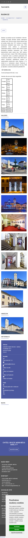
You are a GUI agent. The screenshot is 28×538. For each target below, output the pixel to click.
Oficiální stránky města (9, 464)
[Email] (10, 2)
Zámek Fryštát (6, 466)
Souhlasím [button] (17, 526)
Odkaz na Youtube (7, 378)
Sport (3, 515)
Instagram (5, 494)
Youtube (4, 496)
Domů (3, 18)
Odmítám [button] (16, 529)
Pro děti (4, 517)
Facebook (4, 492)
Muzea (4, 508)
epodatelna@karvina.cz (9, 364)
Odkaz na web (6, 367)
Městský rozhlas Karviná (9, 469)
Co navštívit (10, 18)
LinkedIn (4, 497)
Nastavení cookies (5, 537)
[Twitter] (4, 2)
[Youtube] (8, 2)
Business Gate (6, 471)
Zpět (3, 30)
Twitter (4, 499)
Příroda (4, 513)
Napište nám (14, 449)
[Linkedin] (6, 2)
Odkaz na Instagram (8, 371)
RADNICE (5, 19)
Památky (19, 18)
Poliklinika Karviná (8, 468)
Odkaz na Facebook (8, 375)
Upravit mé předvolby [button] (16, 532)
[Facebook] (2, 2)
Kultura (4, 512)
